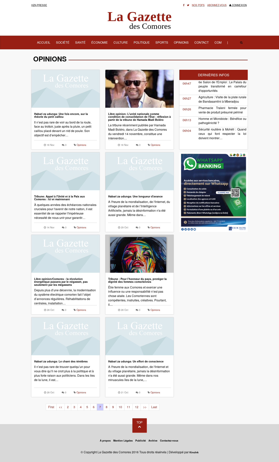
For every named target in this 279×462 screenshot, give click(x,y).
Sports (161, 42)
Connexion (239, 5)
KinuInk (194, 452)
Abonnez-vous (217, 5)
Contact (201, 42)
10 (120, 407)
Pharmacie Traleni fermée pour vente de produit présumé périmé (222, 110)
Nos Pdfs (198, 5)
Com (217, 42)
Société (62, 42)
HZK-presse (39, 5)
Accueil (45, 42)
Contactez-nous (169, 440)
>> (145, 407)
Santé (80, 42)
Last (154, 407)
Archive (152, 440)
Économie (99, 42)
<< (60, 407)
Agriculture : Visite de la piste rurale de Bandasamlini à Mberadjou (222, 99)
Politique (142, 42)
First (51, 407)
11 (128, 407)
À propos (105, 440)
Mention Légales (123, 440)
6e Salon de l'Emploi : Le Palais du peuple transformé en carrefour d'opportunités (222, 86)
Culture (120, 42)
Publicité (140, 440)
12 (136, 407)
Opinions (181, 42)
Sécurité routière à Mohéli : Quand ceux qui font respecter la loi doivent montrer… (222, 133)
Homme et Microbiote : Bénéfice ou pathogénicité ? (222, 120)
